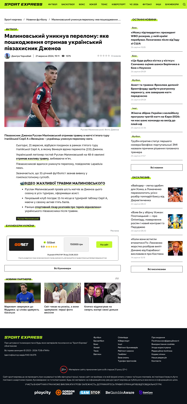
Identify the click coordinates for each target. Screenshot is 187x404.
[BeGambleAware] (120, 393)
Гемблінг (122, 354)
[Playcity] (43, 393)
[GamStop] (90, 393)
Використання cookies (162, 344)
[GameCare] (146, 393)
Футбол (52, 4)
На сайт (104, 244)
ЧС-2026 (134, 4)
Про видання (158, 337)
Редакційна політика (161, 351)
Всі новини (156, 167)
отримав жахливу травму (32, 158)
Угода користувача (161, 347)
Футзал (147, 4)
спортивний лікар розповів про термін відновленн (67, 207)
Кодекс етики (158, 354)
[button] (184, 4)
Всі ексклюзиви (157, 269)
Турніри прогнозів (127, 361)
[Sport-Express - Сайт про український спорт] (21, 4)
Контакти (156, 361)
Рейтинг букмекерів (128, 347)
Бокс (82, 4)
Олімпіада (123, 337)
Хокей (93, 4)
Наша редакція (159, 357)
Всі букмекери (62, 268)
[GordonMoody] (65, 393)
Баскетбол (68, 4)
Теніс (104, 4)
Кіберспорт (118, 4)
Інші (158, 4)
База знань (123, 357)
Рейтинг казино (126, 351)
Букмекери (172, 4)
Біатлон (97, 354)
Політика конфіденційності (165, 340)
